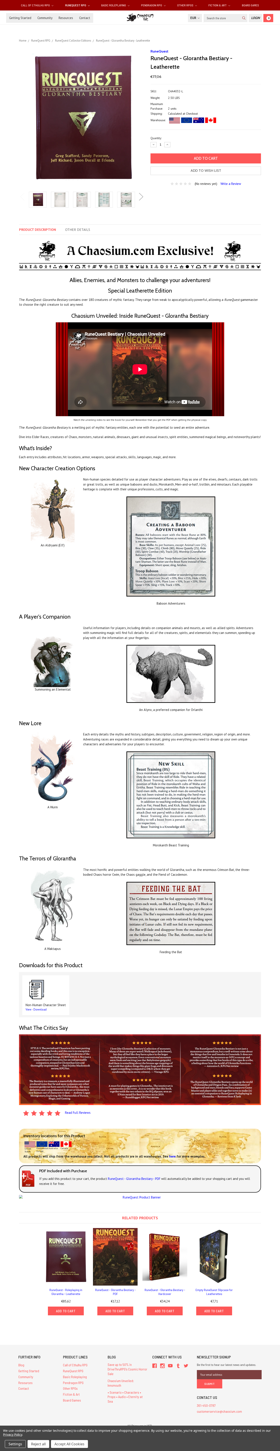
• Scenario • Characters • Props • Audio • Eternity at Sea (125, 1397)
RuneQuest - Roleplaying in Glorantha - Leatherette (65, 1292)
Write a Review (230, 184)
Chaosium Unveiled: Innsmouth (121, 1383)
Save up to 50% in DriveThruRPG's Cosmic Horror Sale (127, 1369)
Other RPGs (185, 5)
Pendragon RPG (152, 5)
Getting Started (20, 18)
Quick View (66, 1256)
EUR (193, 18)
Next (141, 197)
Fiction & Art (217, 5)
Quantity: (156, 138)
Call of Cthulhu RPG (36, 5)
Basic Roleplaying (114, 5)
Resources (66, 18)
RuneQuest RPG (76, 5)
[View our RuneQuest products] (140, 1197)
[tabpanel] (38, 200)
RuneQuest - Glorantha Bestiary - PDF (115, 1292)
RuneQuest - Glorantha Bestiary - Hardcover (165, 1292)
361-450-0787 (206, 1405)
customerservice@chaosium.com (219, 1411)
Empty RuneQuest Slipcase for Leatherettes (214, 1292)
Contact (84, 18)
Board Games (250, 5)
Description (37, 229)
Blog (21, 1365)
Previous (22, 197)
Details (77, 229)
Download (40, 1009)
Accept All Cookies (69, 1444)
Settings (15, 1444)
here (172, 1156)
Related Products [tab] (140, 1217)
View (29, 1009)
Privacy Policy (12, 1434)
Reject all (38, 1444)
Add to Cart (66, 1311)
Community (44, 18)
